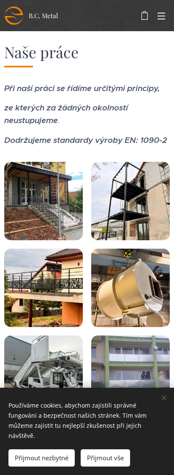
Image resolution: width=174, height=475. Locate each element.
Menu (161, 15)
